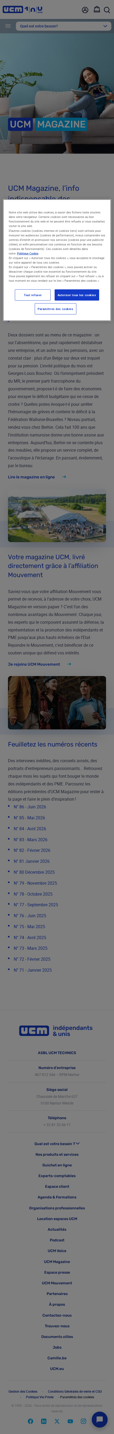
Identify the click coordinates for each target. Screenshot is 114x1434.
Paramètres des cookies (55, 309)
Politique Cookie (27, 253)
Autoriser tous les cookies (77, 295)
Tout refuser (33, 295)
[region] (57, 260)
